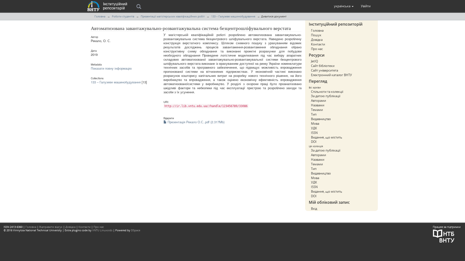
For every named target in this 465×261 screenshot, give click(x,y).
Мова (315, 123)
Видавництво (321, 119)
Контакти (318, 44)
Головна (99, 16)
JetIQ (314, 61)
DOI (314, 141)
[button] (343, 6)
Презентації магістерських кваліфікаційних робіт (173, 16)
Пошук (316, 35)
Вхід (314, 208)
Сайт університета (324, 70)
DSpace (135, 230)
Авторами (318, 100)
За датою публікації (325, 96)
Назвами (317, 105)
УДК (314, 128)
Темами (317, 110)
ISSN (314, 132)
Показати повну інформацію (111, 68)
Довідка (317, 39)
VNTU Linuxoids (102, 230)
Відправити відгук (50, 227)
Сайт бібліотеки (322, 66)
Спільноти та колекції (327, 91)
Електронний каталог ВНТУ (331, 75)
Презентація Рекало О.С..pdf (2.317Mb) (196, 122)
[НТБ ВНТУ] (444, 235)
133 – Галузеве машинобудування (233, 16)
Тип (314, 114)
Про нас (317, 49)
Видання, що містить (326, 137)
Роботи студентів (123, 16)
